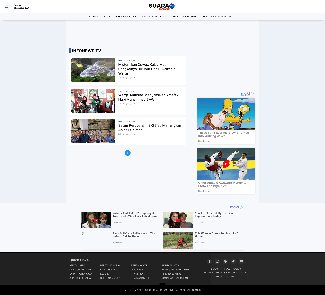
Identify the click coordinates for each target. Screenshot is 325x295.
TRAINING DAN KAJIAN (175, 278)
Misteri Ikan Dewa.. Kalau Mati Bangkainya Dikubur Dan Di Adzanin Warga (147, 68)
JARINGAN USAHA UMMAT (177, 269)
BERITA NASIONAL (110, 265)
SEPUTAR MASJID (110, 278)
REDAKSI (214, 268)
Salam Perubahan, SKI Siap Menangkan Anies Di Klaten (149, 127)
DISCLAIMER (240, 272)
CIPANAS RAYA (126, 16)
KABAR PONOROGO (80, 273)
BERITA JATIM (77, 265)
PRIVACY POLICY (231, 268)
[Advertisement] (162, 33)
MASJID (104, 273)
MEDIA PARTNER (225, 276)
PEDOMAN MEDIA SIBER (217, 272)
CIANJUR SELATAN (154, 16)
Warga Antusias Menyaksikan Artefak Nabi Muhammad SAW (148, 97)
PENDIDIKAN (138, 273)
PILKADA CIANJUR (184, 16)
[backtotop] (162, 286)
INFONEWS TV (139, 269)
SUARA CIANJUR (100, 16)
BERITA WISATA (170, 265)
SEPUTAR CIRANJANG (217, 16)
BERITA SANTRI (139, 265)
